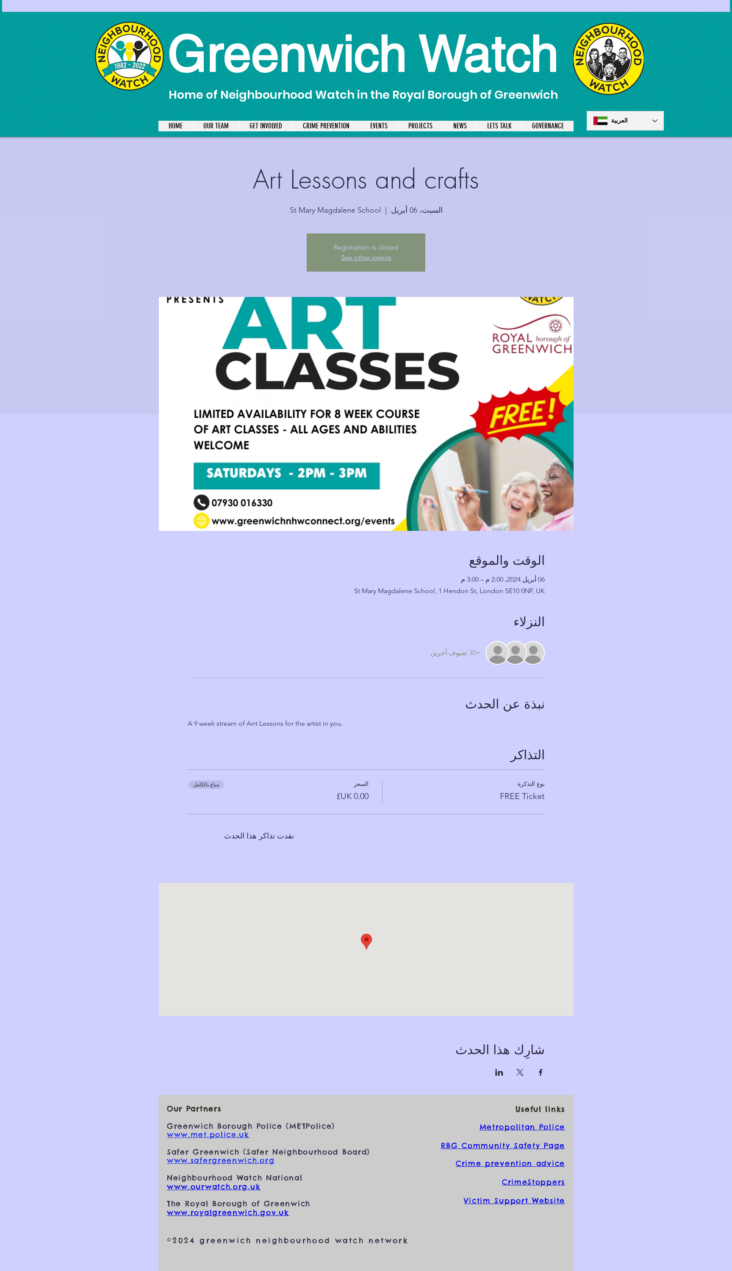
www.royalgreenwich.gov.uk (228, 1212)
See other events (366, 257)
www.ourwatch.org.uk (214, 1186)
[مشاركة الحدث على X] (520, 1072)
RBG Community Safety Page (503, 1145)
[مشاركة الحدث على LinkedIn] (499, 1072)
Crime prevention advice (510, 1163)
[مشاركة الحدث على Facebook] (541, 1072)
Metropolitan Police (522, 1127)
